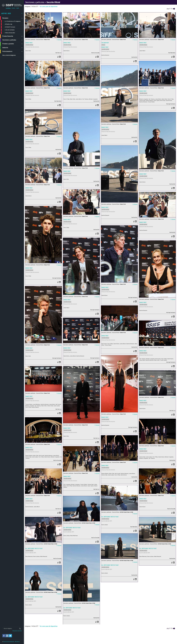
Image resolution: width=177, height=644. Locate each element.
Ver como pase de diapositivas (48, 6)
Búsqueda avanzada (17, 630)
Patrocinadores (7, 51)
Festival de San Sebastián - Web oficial (11, 641)
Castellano (8, 8)
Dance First (29, 43)
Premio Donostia (7, 36)
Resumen (5, 18)
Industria (5, 47)
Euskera (13, 8)
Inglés (17, 8)
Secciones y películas (9, 40)
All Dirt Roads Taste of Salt (110, 517)
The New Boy (105, 43)
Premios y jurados (8, 44)
